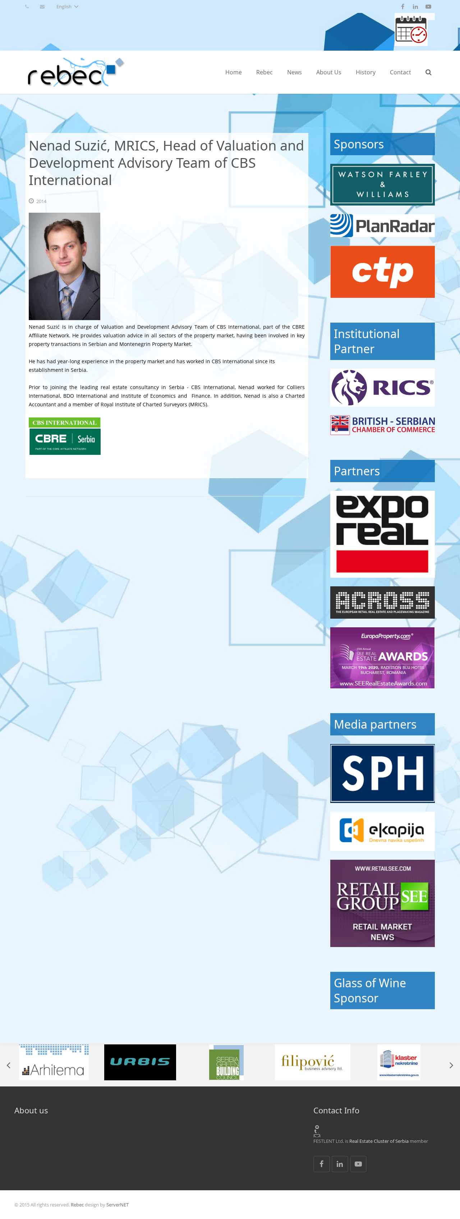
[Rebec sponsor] (382, 185)
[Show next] (451, 1065)
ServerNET (117, 1204)
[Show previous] (9, 1065)
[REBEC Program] (411, 44)
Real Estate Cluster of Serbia (379, 1141)
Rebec (77, 1204)
